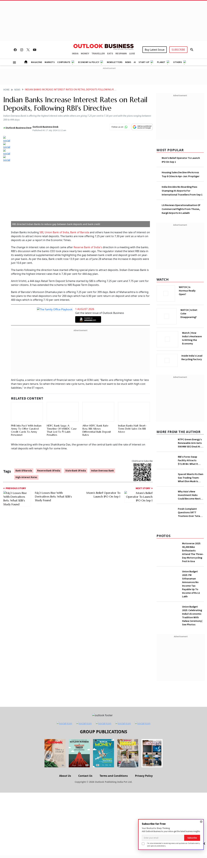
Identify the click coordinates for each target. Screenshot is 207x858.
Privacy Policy (144, 776)
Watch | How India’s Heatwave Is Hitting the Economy (192, 338)
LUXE (132, 53)
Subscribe (192, 837)
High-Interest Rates (26, 477)
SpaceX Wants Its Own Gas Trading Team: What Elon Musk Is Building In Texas (190, 477)
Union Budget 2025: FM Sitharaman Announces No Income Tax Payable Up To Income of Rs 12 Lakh (191, 584)
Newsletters (115, 62)
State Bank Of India (75, 470)
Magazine (36, 62)
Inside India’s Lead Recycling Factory (191, 357)
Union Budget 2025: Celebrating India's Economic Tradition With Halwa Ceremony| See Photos (192, 615)
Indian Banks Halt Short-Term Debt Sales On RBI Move (132, 428)
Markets (50, 62)
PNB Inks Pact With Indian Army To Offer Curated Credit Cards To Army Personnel (26, 430)
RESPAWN (121, 53)
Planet (161, 62)
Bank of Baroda (80, 232)
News (128, 62)
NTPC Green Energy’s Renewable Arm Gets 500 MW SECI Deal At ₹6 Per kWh (190, 443)
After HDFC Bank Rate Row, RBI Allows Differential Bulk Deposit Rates (96, 430)
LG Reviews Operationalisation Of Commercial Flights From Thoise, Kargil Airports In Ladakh (181, 209)
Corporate (63, 62)
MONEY (85, 53)
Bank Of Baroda (24, 470)
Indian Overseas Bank (102, 470)
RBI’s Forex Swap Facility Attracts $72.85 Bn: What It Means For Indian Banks (188, 460)
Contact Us (85, 776)
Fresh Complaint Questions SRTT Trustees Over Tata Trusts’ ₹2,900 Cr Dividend (189, 512)
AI (135, 62)
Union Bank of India (57, 232)
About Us (65, 776)
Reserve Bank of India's (88, 247)
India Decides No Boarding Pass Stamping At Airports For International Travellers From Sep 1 (182, 190)
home (6, 89)
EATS (110, 53)
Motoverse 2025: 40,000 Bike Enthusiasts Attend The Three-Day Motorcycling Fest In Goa (193, 552)
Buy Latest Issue (154, 49)
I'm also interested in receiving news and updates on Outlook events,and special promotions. (173, 844)
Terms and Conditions (114, 776)
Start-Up (144, 62)
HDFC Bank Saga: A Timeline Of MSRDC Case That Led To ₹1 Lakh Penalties (62, 430)
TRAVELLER (98, 53)
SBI (41, 232)
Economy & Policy (88, 62)
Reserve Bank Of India (48, 470)
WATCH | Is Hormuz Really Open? (187, 290)
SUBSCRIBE (178, 49)
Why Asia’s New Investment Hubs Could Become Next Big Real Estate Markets (189, 495)
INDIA (75, 53)
